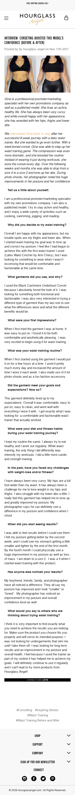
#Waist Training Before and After (37, 720)
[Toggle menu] (6, 18)
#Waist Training (37, 715)
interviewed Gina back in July (29, 134)
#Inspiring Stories (47, 710)
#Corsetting (24, 710)
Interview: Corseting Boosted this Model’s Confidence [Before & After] (33, 40)
